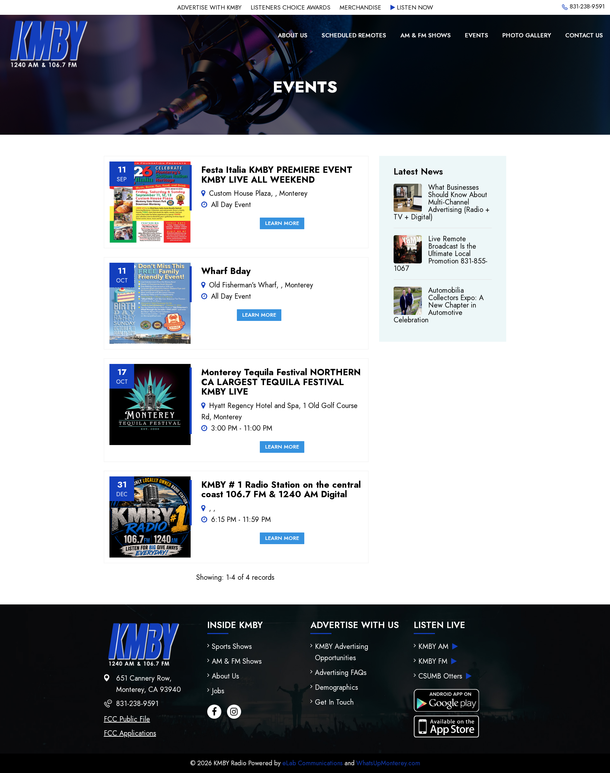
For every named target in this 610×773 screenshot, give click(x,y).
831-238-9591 (586, 6)
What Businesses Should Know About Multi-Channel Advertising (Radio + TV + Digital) (442, 202)
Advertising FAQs (340, 673)
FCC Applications (130, 733)
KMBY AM (434, 646)
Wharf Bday (226, 270)
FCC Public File (127, 719)
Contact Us (584, 35)
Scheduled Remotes (354, 35)
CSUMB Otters (441, 676)
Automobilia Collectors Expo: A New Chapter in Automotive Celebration (439, 305)
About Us (292, 35)
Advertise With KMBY (209, 7)
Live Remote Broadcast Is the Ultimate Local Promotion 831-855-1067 (441, 253)
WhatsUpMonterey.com (388, 763)
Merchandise (360, 7)
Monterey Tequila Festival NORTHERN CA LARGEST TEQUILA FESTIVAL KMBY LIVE (281, 382)
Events (476, 35)
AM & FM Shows (425, 35)
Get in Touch (334, 702)
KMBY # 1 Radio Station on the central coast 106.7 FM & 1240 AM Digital (281, 489)
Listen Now (414, 7)
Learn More (282, 223)
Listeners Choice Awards (290, 7)
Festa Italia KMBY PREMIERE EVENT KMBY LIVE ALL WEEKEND (276, 174)
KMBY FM (433, 661)
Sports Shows (232, 646)
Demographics (336, 687)
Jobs (218, 691)
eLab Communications (312, 763)
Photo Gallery (526, 35)
